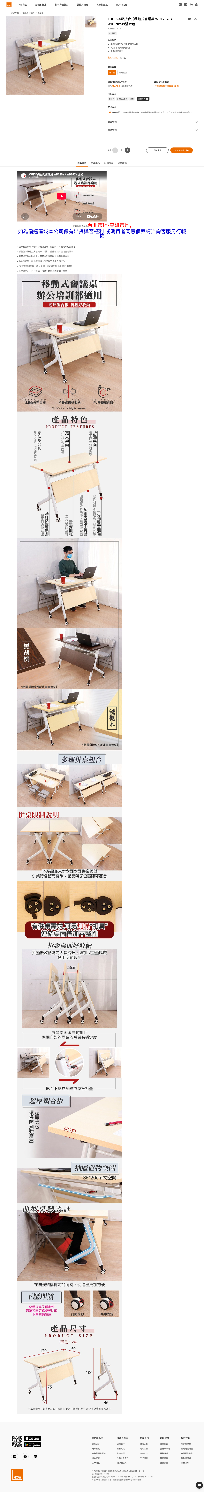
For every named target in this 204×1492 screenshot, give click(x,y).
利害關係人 (122, 1462)
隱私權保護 (186, 1458)
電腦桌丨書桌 (28, 12)
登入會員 (116, 85)
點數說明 (164, 1453)
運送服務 (122, 162)
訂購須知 (108, 162)
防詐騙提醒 (186, 1443)
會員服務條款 (187, 1453)
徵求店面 (144, 1443)
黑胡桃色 (123, 72)
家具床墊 (15, 12)
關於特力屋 (121, 4)
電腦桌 (40, 12)
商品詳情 (81, 162)
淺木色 (112, 72)
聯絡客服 (164, 1462)
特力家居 (96, 1458)
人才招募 (96, 1462)
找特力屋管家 (61, 4)
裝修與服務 (82, 4)
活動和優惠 (41, 4)
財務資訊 (121, 1448)
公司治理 (121, 1453)
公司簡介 (121, 1443)
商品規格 (95, 162)
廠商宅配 (116, 112)
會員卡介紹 (165, 1448)
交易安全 (185, 1462)
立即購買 (157, 150)
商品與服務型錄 (99, 1453)
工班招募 (144, 1458)
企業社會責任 (123, 1458)
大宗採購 (144, 1448)
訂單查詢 (164, 1443)
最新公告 (96, 1443)
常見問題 (164, 1458)
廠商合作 (144, 1453)
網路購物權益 (187, 1448)
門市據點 (96, 1448)
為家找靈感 (102, 4)
